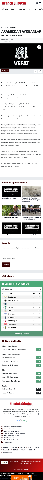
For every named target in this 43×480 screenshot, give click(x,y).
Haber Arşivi (8, 442)
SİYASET (13, 9)
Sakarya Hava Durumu (11, 429)
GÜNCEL (5, 9)
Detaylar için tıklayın (21, 334)
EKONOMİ (32, 450)
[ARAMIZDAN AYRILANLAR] (21, 56)
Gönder (6, 264)
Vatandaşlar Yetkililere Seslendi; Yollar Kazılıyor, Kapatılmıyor (31, 199)
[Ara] (37, 3)
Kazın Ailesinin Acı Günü (10, 217)
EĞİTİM (15, 450)
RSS (5, 462)
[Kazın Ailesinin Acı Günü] (11, 210)
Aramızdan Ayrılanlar (9, 198)
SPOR (34, 9)
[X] (21, 420)
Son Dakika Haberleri (11, 440)
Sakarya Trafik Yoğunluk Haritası (14, 433)
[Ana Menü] (40, 3)
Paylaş (6, 71)
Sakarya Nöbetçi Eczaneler (13, 426)
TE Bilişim (26, 469)
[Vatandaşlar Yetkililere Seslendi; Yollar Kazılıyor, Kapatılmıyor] (31, 191)
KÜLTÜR (37, 448)
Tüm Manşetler (9, 438)
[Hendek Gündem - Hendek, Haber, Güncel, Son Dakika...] (13, 3)
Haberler (4, 28)
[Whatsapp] (25, 420)
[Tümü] (40, 276)
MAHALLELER (24, 9)
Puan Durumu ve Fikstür (11, 435)
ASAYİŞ (23, 450)
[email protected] (33, 414)
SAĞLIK (22, 448)
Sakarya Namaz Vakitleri (12, 431)
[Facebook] (18, 420)
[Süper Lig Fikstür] (40, 341)
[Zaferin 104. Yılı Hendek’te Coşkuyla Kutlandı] (31, 210)
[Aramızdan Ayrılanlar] (11, 191)
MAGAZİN (6, 450)
